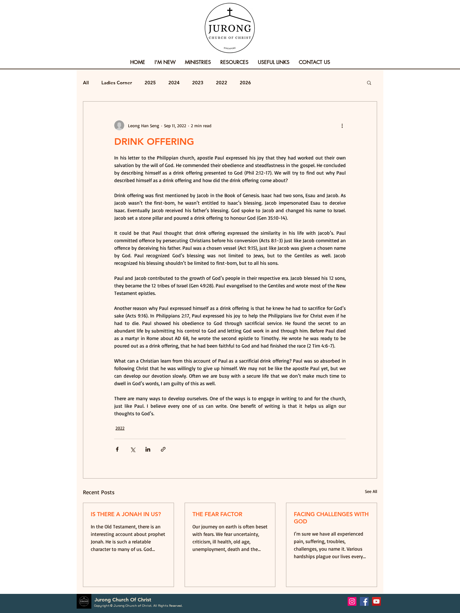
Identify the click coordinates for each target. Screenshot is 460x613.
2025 (150, 83)
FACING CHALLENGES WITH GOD (331, 518)
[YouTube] (376, 601)
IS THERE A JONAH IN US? (126, 514)
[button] (165, 62)
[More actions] (342, 125)
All (86, 83)
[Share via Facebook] (117, 449)
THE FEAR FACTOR (217, 514)
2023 (197, 83)
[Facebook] (364, 601)
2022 (221, 83)
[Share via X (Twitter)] (132, 449)
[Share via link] (163, 449)
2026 (245, 83)
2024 (174, 83)
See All (371, 491)
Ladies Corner (116, 83)
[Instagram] (352, 601)
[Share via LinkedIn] (148, 449)
